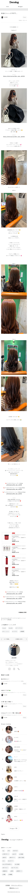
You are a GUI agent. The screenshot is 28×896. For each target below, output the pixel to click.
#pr (3, 850)
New (7, 6)
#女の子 (14, 854)
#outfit (11, 628)
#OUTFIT (3, 715)
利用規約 (8, 885)
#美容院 (22, 631)
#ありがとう (5, 867)
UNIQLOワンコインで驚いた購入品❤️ (11, 713)
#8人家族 (17, 864)
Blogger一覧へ (14, 828)
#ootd (4, 628)
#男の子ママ (12, 857)
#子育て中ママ (6, 854)
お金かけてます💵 (5, 690)
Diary (24, 17)
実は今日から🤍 (5, 679)
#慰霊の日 (5, 871)
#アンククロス (19, 628)
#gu (2, 703)
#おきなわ (15, 850)
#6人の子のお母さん (7, 864)
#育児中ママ (19, 871)
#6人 (4, 860)
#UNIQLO (8, 715)
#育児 (11, 871)
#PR (9, 850)
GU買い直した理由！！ (7, 701)
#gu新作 (6, 703)
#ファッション (6, 631)
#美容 (22, 681)
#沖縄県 (10, 874)
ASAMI (14, 658)
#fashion (3, 692)
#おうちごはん (14, 867)
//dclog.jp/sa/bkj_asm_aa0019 (14, 489)
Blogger (20, 6)
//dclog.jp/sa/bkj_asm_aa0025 (14, 493)
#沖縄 (4, 874)
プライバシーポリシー (16, 885)
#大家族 (21, 854)
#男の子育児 (21, 857)
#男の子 (4, 857)
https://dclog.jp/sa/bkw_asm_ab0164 (14, 76)
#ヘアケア (14, 631)
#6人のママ (10, 860)
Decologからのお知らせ (16, 839)
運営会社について (14, 888)
